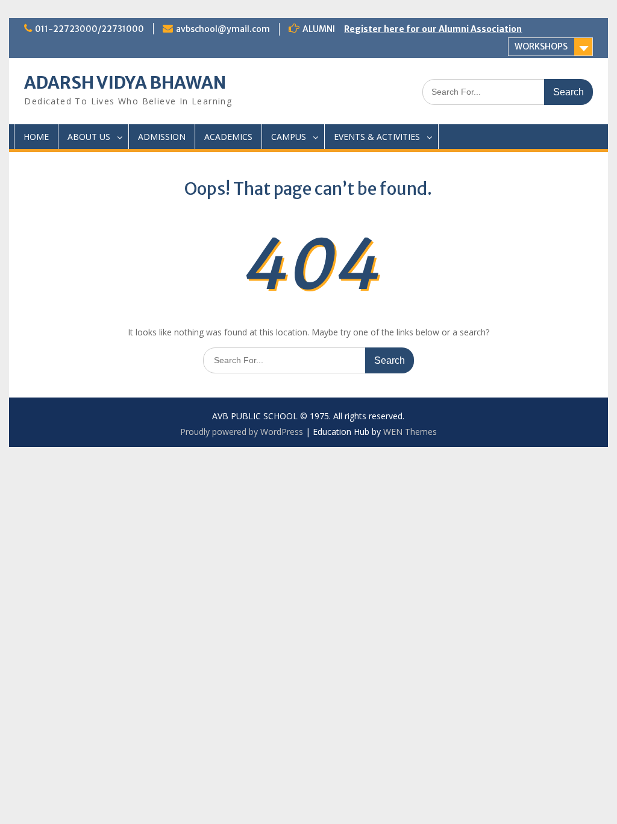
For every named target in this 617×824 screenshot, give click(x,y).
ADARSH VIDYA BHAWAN (125, 82)
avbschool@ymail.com (223, 29)
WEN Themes (410, 431)
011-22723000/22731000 (89, 29)
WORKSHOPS (541, 46)
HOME (36, 136)
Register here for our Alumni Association (433, 29)
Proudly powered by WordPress (241, 431)
